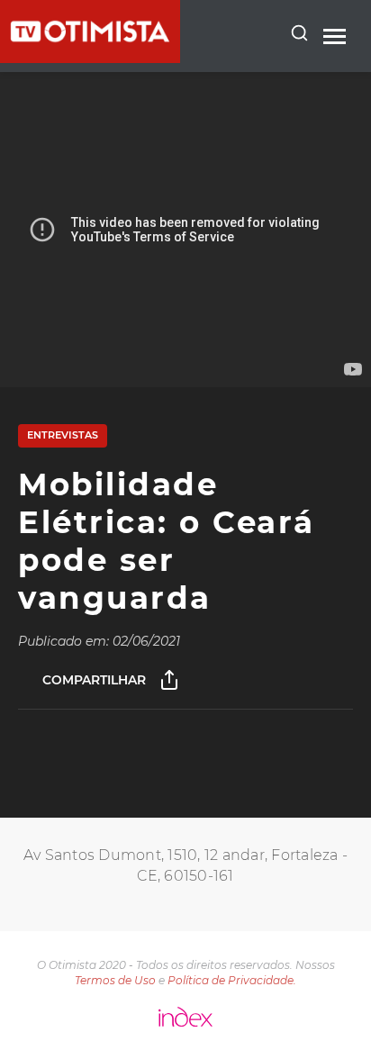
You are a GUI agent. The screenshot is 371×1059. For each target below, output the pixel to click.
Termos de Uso (115, 980)
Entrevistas (62, 435)
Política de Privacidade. (231, 980)
